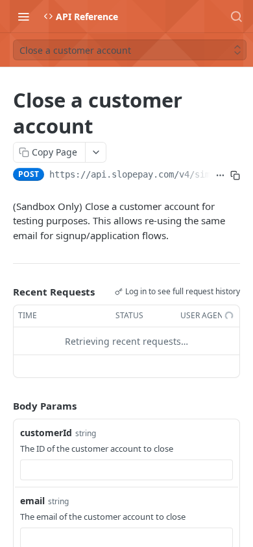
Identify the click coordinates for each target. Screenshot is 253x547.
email (32, 501)
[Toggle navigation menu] (23, 16)
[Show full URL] (220, 175)
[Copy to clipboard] (235, 175)
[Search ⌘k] (236, 16)
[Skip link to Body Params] (4, 406)
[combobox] (126, 470)
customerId (46, 432)
